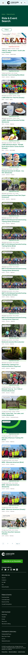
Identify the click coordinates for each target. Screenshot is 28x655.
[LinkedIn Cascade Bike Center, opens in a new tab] (17, 569)
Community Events (5, 599)
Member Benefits (5, 587)
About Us (4, 577)
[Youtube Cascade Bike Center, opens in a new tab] (14, 569)
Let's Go (3, 638)
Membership (4, 614)
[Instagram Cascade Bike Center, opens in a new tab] (11, 569)
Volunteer (4, 617)
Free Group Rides (5, 597)
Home (3, 14)
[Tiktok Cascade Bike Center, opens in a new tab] (8, 569)
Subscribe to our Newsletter (12, 561)
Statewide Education (6, 641)
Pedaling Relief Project (6, 634)
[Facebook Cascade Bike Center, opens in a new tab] (2, 569)
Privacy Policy (5, 651)
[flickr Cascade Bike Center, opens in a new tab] (5, 570)
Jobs (3, 584)
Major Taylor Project (6, 636)
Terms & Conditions (13, 651)
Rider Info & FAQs (5, 602)
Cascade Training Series (7, 604)
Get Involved (6, 612)
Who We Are (6, 575)
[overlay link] (14, 44)
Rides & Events (11, 14)
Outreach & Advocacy (9, 631)
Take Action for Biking (6, 623)
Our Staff (3, 582)
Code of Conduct (21, 651)
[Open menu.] (3, 2)
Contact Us (4, 580)
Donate (3, 619)
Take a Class (4, 621)
